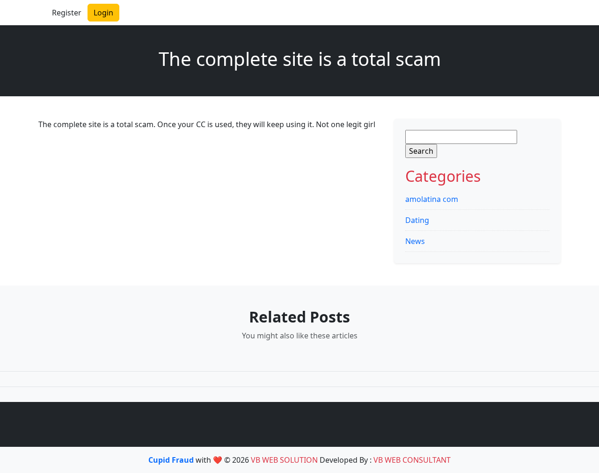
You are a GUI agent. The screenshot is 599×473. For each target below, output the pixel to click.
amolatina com (431, 199)
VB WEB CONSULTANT (412, 460)
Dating (417, 220)
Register (66, 12)
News (415, 241)
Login (103, 12)
